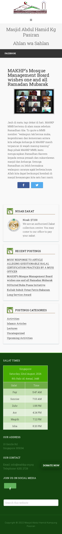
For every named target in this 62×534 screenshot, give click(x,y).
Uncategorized (16, 333)
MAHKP (31, 8)
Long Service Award (19, 294)
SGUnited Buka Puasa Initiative (26, 285)
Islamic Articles (16, 323)
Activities (13, 318)
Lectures (12, 328)
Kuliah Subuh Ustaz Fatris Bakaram (28, 289)
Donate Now (51, 465)
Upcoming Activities (20, 338)
